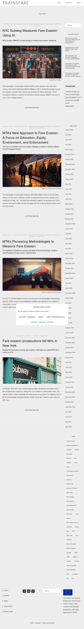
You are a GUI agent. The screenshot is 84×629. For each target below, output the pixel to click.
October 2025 (69, 174)
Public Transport (47, 24)
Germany (69, 527)
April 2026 (68, 144)
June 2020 (68, 308)
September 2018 (70, 407)
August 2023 (69, 278)
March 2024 (68, 253)
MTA (73, 531)
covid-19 (68, 479)
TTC (67, 574)
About (79, 2)
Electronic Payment (71, 488)
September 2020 (70, 293)
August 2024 (69, 229)
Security (68, 552)
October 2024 (69, 219)
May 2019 (68, 372)
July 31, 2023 (8, 24)
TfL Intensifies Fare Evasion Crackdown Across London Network (72, 57)
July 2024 (68, 233)
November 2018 (70, 397)
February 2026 (69, 154)
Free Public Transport (72, 522)
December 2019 (70, 337)
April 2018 (68, 427)
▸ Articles (6, 595)
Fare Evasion (34, 24)
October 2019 (69, 347)
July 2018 (68, 412)
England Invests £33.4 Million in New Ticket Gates (72, 49)
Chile (67, 467)
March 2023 (68, 288)
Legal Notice (33, 322)
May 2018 (68, 422)
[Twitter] (24, 591)
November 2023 (70, 263)
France (68, 518)
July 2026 (68, 134)
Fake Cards (69, 492)
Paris (77, 535)
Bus (75, 458)
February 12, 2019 (23, 336)
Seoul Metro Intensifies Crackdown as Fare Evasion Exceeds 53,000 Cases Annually (72, 66)
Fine (77, 514)
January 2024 (69, 258)
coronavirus (69, 475)
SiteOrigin (51, 623)
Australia (68, 449)
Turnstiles (75, 574)
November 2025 (70, 169)
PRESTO (69, 539)
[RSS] (33, 591)
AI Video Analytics (21, 24)
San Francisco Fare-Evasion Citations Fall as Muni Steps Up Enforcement (72, 40)
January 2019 (69, 387)
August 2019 (69, 357)
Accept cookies (27, 317)
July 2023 (68, 283)
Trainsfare (16, 3)
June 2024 (68, 238)
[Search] (79, 24)
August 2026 (69, 130)
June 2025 (68, 189)
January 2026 (69, 159)
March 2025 (68, 204)
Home (59, 2)
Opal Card (69, 535)
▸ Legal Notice (7, 606)
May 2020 (68, 313)
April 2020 (68, 318)
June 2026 (68, 139)
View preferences (56, 317)
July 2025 (68, 184)
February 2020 (69, 328)
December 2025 (70, 164)
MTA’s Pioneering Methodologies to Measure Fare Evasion (30, 246)
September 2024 (70, 224)
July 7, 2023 (7, 235)
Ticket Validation (71, 570)
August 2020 (69, 298)
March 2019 (68, 377)
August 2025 (69, 179)
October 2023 (69, 268)
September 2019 (70, 352)
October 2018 (69, 402)
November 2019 (70, 342)
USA (73, 578)
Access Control (70, 441)
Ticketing (41, 128)
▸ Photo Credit (7, 611)
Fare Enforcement (71, 505)
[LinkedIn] (28, 591)
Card (75, 462)
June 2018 (68, 417)
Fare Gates (69, 514)
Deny (40, 317)
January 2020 (69, 332)
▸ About (5, 601)
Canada (68, 462)
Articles (69, 2)
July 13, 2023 (7, 126)
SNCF (76, 552)
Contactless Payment (72, 471)
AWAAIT (77, 449)
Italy (67, 531)
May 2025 (68, 194)
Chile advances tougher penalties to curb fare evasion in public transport (73, 74)
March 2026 (68, 149)
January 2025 (69, 214)
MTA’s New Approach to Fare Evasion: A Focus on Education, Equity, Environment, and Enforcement (31, 140)
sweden (68, 561)
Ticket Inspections (71, 565)
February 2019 (69, 382)
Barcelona (69, 454)
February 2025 (69, 209)
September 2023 (70, 273)
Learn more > (69, 106)
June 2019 (68, 367)
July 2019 (68, 362)
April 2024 (68, 248)
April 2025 (68, 199)
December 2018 (70, 392)
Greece (77, 527)
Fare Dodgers (70, 497)
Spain (68, 557)
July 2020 (68, 303)
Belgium (68, 458)
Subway (75, 557)
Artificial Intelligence (72, 445)
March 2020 (68, 323)
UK (67, 578)
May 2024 (68, 243)
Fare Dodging (70, 501)
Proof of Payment (71, 544)
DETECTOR (69, 484)
